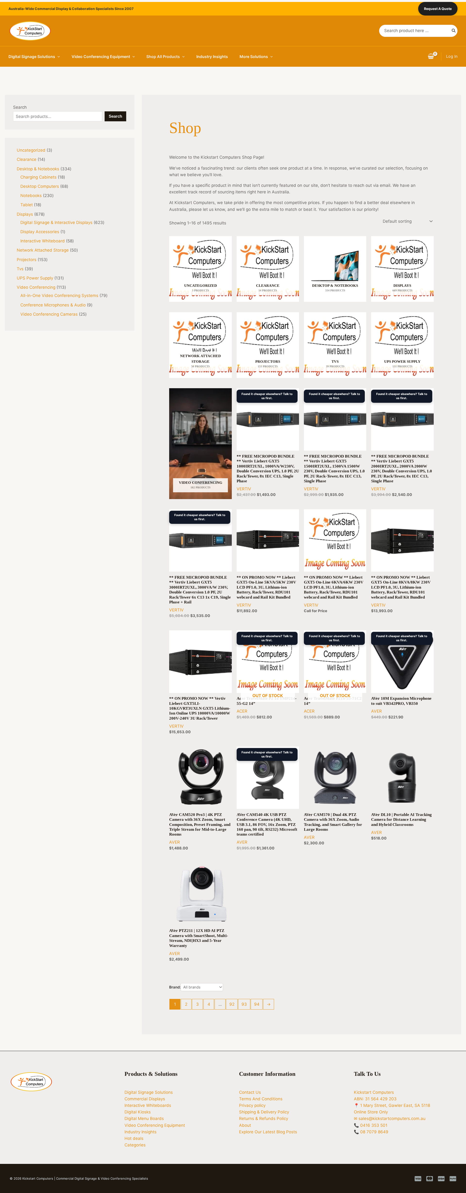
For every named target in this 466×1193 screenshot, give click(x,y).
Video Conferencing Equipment (101, 56)
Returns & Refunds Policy (263, 1118)
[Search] (454, 31)
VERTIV (244, 488)
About (245, 1125)
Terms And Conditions (261, 1098)
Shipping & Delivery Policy (264, 1112)
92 (231, 1004)
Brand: (175, 987)
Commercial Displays (145, 1098)
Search (20, 107)
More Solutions (254, 56)
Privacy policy (252, 1105)
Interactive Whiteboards (148, 1105)
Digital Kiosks (138, 1112)
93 (244, 1004)
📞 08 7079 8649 (371, 1131)
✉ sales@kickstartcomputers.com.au (389, 1118)
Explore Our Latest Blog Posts (268, 1131)
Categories (135, 1145)
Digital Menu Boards (144, 1118)
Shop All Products (163, 56)
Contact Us (250, 1092)
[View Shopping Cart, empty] (430, 56)
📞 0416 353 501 (370, 1125)
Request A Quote (438, 9)
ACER (242, 711)
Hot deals (134, 1138)
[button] (57, 56)
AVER (376, 711)
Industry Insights (212, 56)
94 (256, 1004)
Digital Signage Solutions (31, 56)
